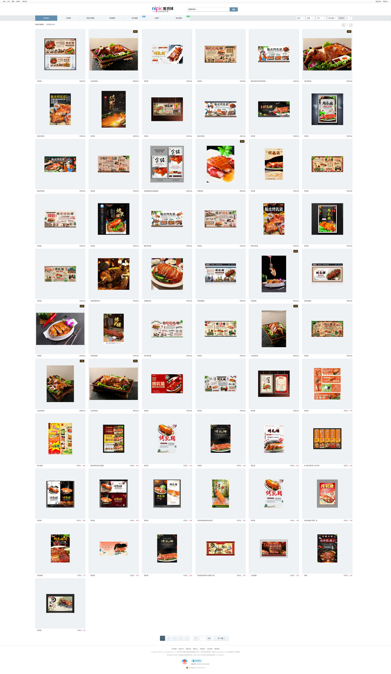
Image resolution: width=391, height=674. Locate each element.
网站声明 (188, 649)
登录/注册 (378, 1)
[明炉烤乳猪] (167, 329)
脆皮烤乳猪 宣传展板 (97, 465)
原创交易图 (90, 18)
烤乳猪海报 (94, 356)
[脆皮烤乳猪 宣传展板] (114, 439)
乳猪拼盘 (200, 191)
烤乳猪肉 (40, 575)
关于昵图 (174, 649)
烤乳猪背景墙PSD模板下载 (205, 575)
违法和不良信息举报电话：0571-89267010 (213, 655)
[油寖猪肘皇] (167, 274)
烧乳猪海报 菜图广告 (310, 520)
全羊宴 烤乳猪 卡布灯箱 (311, 465)
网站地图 (216, 649)
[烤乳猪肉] (60, 548)
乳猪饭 (39, 356)
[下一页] (221, 638)
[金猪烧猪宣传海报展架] (167, 164)
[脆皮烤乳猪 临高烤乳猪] (274, 54)
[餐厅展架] (60, 439)
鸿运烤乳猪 (94, 81)
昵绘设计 (24, 1)
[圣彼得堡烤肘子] (114, 274)
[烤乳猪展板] (220, 274)
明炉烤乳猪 (147, 356)
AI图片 (156, 18)
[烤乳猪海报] (114, 329)
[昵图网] (162, 9)
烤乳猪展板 (200, 301)
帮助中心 (385, 1)
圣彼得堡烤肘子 (95, 301)
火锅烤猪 (253, 575)
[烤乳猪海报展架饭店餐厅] (220, 494)
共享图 (68, 18)
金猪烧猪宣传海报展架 (151, 191)
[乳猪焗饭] (274, 274)
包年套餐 (135, 18)
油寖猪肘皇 (147, 301)
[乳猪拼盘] (220, 164)
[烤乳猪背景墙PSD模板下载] (220, 548)
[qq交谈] (196, 660)
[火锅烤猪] (274, 548)
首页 (4, 1)
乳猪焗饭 (253, 301)
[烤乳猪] (60, 54)
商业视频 (182, 17)
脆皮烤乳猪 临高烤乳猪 (258, 81)
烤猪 (305, 575)
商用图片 (112, 18)
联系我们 (202, 649)
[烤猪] (327, 548)
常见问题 (209, 649)
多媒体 (18, 1)
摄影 (13, 1)
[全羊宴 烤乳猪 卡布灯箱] (327, 439)
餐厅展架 (40, 465)
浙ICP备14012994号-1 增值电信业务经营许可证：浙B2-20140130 (184, 655)
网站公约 (181, 649)
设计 (8, 1)
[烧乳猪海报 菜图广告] (327, 494)
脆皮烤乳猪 (40, 136)
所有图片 (46, 18)
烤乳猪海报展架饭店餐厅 (205, 520)
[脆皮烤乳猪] (60, 109)
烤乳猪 (39, 81)
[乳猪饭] (60, 329)
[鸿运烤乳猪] (114, 54)
